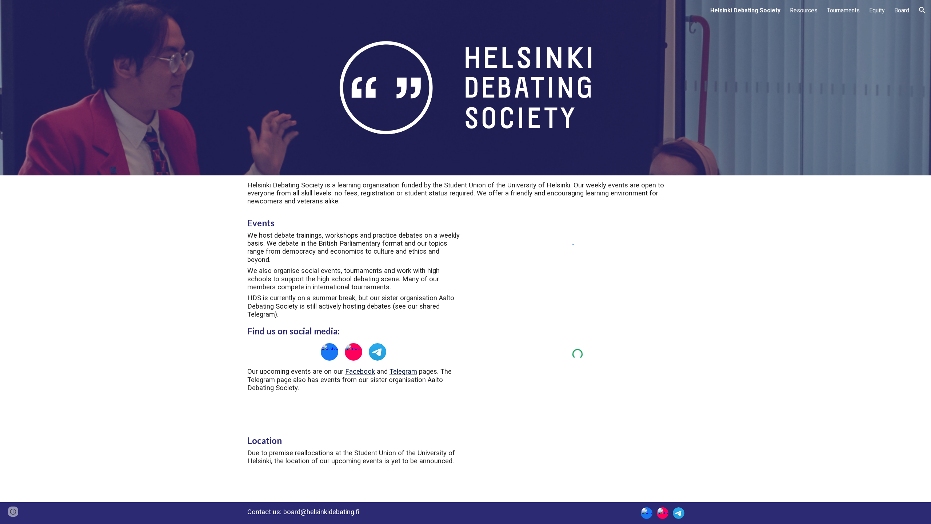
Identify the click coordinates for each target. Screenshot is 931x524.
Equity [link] (877, 10)
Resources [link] (804, 10)
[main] (465, 193)
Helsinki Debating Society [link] (745, 10)
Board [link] (901, 10)
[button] (922, 10)
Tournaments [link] (843, 10)
